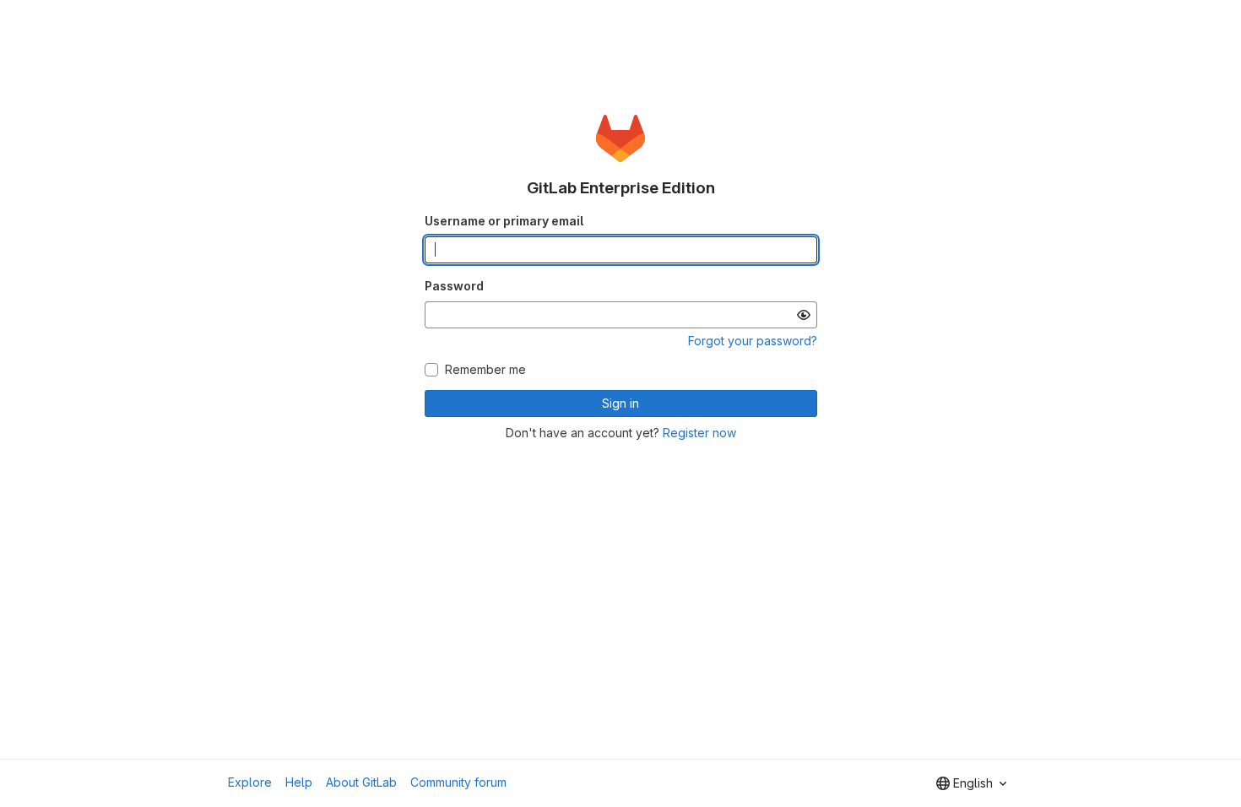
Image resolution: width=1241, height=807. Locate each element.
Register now (699, 432)
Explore (250, 782)
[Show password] (803, 314)
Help (298, 782)
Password (454, 286)
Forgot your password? (752, 340)
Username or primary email (504, 221)
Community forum (458, 782)
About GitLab (361, 782)
